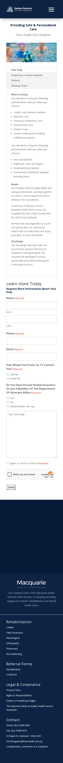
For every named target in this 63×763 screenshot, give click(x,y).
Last (8, 325)
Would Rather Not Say (22, 406)
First (8, 312)
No (11, 402)
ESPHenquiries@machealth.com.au (24, 741)
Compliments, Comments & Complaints (27, 746)
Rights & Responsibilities (19, 695)
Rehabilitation (19, 622)
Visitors (15, 80)
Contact (13, 720)
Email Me (15, 378)
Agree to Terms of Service (29, 463)
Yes (12, 398)
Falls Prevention (14, 632)
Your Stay (16, 69)
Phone (15, 333)
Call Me (14, 374)
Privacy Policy (13, 690)
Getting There (19, 85)
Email (14, 349)
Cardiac (10, 627)
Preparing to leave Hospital (26, 75)
